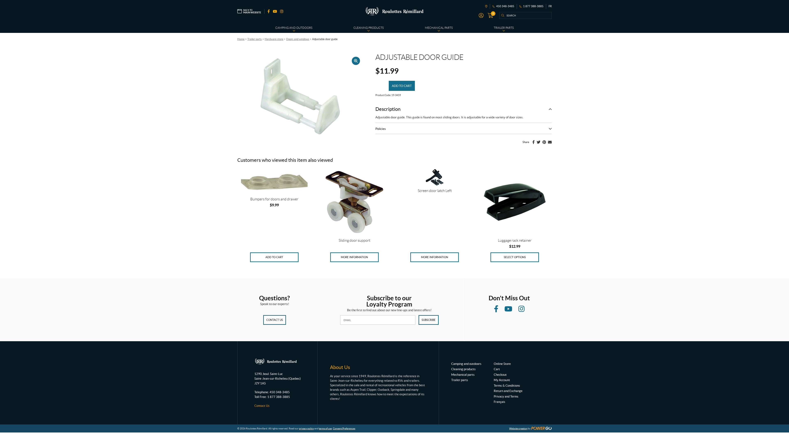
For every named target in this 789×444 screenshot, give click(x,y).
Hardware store (274, 39)
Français (499, 402)
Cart (497, 369)
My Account (502, 380)
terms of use (325, 428)
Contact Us (274, 319)
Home (241, 39)
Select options (515, 257)
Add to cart (402, 86)
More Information (354, 257)
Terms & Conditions (507, 385)
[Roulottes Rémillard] (394, 11)
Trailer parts (254, 39)
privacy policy (306, 428)
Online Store (502, 363)
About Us (340, 367)
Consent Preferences (344, 428)
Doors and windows (297, 39)
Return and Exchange (508, 391)
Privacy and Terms (506, 396)
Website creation (518, 428)
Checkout (500, 374)
